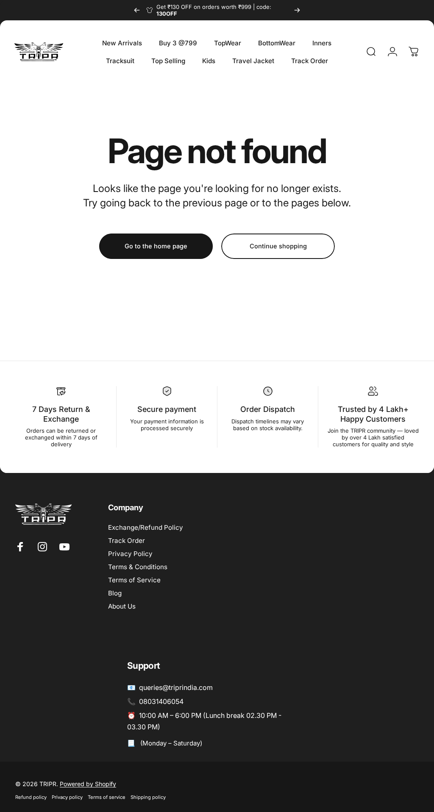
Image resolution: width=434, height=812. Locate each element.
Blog (115, 593)
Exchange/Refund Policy (145, 527)
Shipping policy (148, 797)
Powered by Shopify (88, 783)
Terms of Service (134, 580)
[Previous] (137, 10)
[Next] (297, 10)
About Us (122, 606)
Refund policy (31, 797)
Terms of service (106, 797)
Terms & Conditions (137, 567)
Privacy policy (67, 797)
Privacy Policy (130, 554)
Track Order (126, 541)
